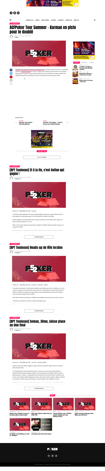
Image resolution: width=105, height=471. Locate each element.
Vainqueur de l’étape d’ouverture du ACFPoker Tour (29, 69)
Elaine (16, 37)
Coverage (37, 20)
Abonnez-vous (69, 20)
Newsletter (76, 20)
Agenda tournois (45, 20)
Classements (61, 20)
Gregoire (17, 178)
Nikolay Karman (25, 71)
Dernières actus (29, 20)
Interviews (53, 20)
